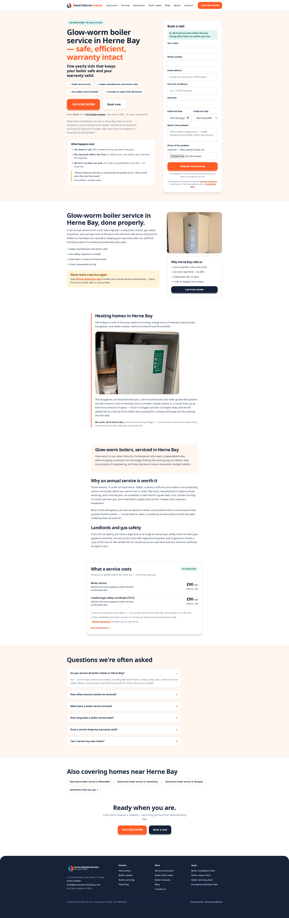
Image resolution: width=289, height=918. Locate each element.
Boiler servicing (127, 879)
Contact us (160, 889)
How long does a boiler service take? (92, 717)
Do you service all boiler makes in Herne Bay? (97, 673)
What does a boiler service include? (91, 706)
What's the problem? (178, 125)
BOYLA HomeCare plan (88, 278)
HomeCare (139, 5)
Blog (167, 5)
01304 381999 (74, 881)
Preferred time (200, 111)
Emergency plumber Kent (204, 884)
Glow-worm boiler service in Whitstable (90, 781)
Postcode (172, 97)
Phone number (174, 57)
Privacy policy (196, 902)
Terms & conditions (213, 902)
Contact (188, 5)
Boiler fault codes (164, 875)
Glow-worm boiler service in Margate (184, 781)
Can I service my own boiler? (87, 741)
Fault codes (154, 5)
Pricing (125, 5)
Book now (114, 104)
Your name (172, 43)
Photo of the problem (185, 147)
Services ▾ (112, 5)
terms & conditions (208, 181)
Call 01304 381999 (210, 5)
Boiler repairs (125, 875)
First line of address (177, 84)
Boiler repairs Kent (201, 875)
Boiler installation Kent (203, 870)
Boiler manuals (162, 879)
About (177, 5)
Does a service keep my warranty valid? (94, 729)
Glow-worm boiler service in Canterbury (137, 781)
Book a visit (160, 829)
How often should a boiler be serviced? (93, 694)
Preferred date (174, 111)
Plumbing (124, 884)
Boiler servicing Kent (202, 879)
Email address (174, 70)
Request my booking (192, 166)
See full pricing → (100, 627)
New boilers (125, 870)
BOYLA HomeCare (101, 621)
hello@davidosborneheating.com (83, 884)
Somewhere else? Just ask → (84, 789)
